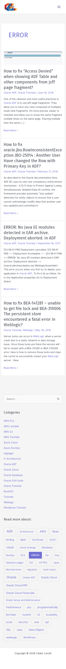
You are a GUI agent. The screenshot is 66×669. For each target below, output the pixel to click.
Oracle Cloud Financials (20, 593)
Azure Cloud (10, 442)
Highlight (9, 453)
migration (32, 569)
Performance (13, 607)
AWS (43, 531)
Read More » (11, 130)
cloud (10, 547)
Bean (55, 531)
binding (10, 539)
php (29, 607)
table (19, 629)
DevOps (10, 555)
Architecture (26, 531)
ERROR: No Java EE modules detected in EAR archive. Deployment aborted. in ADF (30, 233)
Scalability (52, 614)
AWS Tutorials (11, 437)
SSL (8, 629)
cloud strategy (28, 547)
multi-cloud (49, 569)
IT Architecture (12, 458)
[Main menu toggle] (59, 6)
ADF (10, 531)
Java (56, 562)
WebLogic (38, 336)
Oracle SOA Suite (13, 480)
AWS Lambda (11, 426)
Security (23, 622)
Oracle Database (13, 475)
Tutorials (8, 496)
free (57, 555)
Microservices (13, 569)
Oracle (11, 577)
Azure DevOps (12, 448)
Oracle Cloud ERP (16, 585)
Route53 (8, 491)
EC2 (23, 555)
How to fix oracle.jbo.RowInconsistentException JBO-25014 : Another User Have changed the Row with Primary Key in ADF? (33, 155)
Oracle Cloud (11, 469)
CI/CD (52, 539)
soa (36, 622)
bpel (23, 539)
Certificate (37, 539)
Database (47, 547)
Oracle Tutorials (27, 92)
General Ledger (14, 562)
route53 (26, 614)
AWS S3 (8, 431)
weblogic (11, 637)
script (9, 622)
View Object (36, 629)
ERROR (35, 555)
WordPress (29, 637)
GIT (31, 562)
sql (47, 622)
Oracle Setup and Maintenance (23, 600)
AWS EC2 (9, 420)
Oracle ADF (10, 92)
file (47, 555)
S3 (38, 614)
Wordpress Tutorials (15, 507)
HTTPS (43, 562)
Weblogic (28, 330)
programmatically (47, 607)
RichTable (11, 614)
